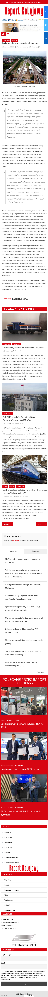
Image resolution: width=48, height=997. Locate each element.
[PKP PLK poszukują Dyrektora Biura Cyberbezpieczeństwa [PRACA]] (24, 397)
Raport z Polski (7, 413)
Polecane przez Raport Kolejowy (24, 681)
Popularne (13, 551)
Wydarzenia (16, 344)
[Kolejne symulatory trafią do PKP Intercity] (24, 746)
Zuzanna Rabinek (20, 351)
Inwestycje (6, 40)
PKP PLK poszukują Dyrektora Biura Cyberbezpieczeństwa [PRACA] (18, 418)
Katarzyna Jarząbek (22, 496)
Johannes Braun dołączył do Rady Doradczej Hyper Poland (9, 524)
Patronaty (8, 837)
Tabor (6, 895)
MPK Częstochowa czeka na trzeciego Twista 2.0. (42, 524)
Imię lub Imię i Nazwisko (9, 955)
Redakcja (7, 832)
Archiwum (8, 847)
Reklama (7, 852)
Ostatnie (35, 551)
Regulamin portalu (11, 857)
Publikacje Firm (9, 910)
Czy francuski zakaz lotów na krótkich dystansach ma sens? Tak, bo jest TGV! (24, 491)
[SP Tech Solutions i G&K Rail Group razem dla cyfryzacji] (24, 788)
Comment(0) (35, 47)
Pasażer (14, 40)
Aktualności (6, 344)
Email (3, 963)
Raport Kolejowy (22, 47)
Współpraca (8, 842)
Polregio (7, 905)
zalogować (16, 540)
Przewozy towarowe (11, 890)
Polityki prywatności (11, 863)
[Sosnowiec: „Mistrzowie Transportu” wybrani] (24, 327)
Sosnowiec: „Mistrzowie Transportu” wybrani (23, 347)
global (5, 486)
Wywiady (7, 880)
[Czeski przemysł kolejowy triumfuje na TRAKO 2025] (24, 701)
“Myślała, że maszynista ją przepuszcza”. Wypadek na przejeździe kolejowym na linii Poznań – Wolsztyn (23, 573)
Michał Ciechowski (17, 423)
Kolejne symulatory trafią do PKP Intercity (20, 769)
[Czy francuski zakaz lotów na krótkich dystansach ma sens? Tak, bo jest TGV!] (24, 469)
